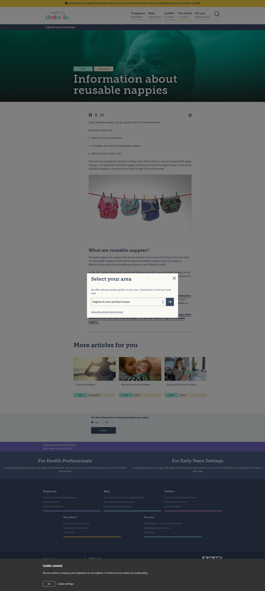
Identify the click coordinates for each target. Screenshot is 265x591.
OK (49, 583)
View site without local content (107, 311)
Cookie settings (65, 583)
